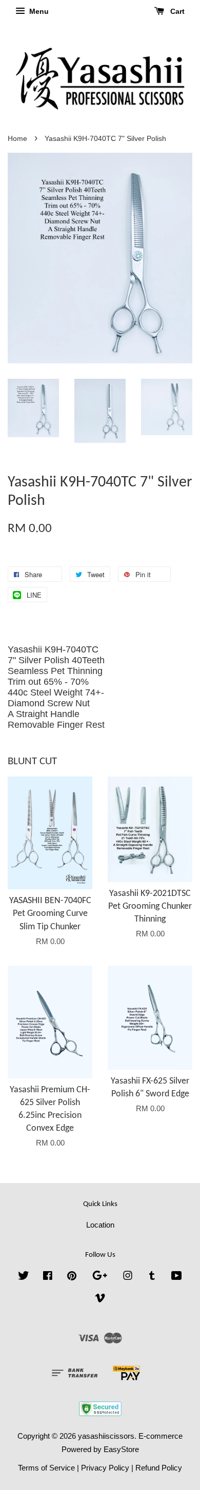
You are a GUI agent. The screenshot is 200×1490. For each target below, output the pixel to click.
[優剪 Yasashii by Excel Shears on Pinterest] (71, 1277)
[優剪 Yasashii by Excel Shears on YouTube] (177, 1277)
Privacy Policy (105, 1467)
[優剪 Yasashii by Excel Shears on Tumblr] (152, 1277)
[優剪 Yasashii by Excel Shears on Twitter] (23, 1277)
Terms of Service (46, 1467)
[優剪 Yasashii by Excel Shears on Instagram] (127, 1277)
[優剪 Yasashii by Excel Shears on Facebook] (47, 1277)
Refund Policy (158, 1467)
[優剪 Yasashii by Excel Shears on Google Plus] (99, 1277)
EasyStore (121, 1449)
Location (100, 1224)
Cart (176, 11)
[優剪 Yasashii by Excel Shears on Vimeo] (100, 1299)
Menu (38, 11)
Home (17, 138)
